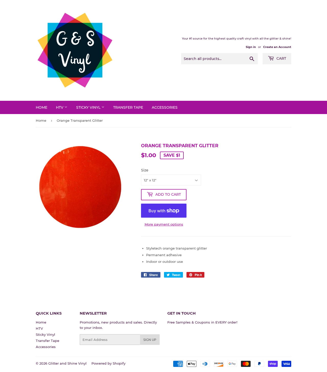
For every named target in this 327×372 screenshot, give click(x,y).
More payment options (164, 224)
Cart (280, 58)
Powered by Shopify (108, 363)
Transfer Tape (128, 107)
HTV (60, 107)
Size (144, 170)
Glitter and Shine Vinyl (67, 363)
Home (41, 107)
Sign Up (149, 340)
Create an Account (277, 47)
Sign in (251, 47)
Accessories (165, 107)
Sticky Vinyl (88, 107)
